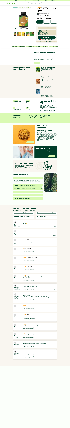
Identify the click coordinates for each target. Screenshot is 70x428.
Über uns (36, 3)
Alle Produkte (31, 3)
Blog (40, 3)
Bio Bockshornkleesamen (41, 127)
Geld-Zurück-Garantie (54, 46)
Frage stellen (51, 190)
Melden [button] (32, 280)
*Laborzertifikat (45, 46)
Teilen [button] (33, 280)
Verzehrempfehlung (30, 46)
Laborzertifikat (51, 156)
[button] (27, 362)
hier (29, 167)
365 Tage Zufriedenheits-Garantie (50, 0)
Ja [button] (30, 280)
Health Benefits (22, 46)
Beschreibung (14, 46)
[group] (18, 210)
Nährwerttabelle (29, 142)
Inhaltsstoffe (38, 46)
